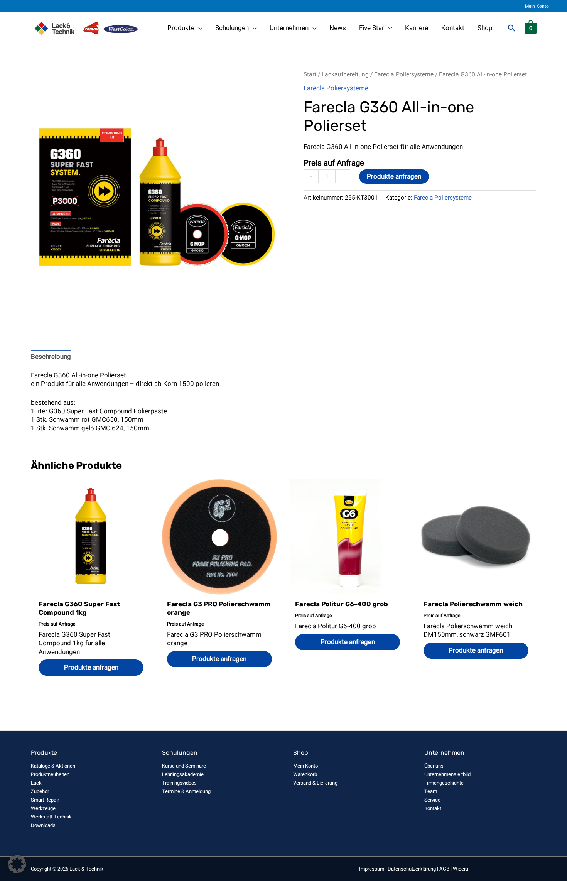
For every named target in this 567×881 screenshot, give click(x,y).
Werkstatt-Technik (51, 816)
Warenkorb (305, 774)
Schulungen (232, 28)
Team (430, 791)
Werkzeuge (43, 808)
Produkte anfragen (394, 176)
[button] (512, 28)
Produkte (180, 28)
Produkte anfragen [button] (91, 667)
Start (310, 74)
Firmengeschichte (444, 782)
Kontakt (452, 28)
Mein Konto (537, 6)
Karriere (416, 28)
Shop (485, 28)
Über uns (434, 765)
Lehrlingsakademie (183, 774)
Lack (36, 782)
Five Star (371, 28)
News (337, 28)
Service (432, 799)
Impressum (371, 869)
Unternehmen (289, 28)
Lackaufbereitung (345, 74)
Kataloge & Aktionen (53, 765)
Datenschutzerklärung (412, 869)
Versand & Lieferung (315, 782)
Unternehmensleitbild (447, 774)
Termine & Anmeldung (186, 791)
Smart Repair (45, 799)
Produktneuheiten (50, 774)
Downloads (43, 825)
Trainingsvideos (179, 782)
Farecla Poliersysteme (404, 74)
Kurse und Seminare (184, 765)
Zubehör (40, 791)
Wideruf (461, 869)
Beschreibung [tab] (51, 357)
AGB (444, 869)
